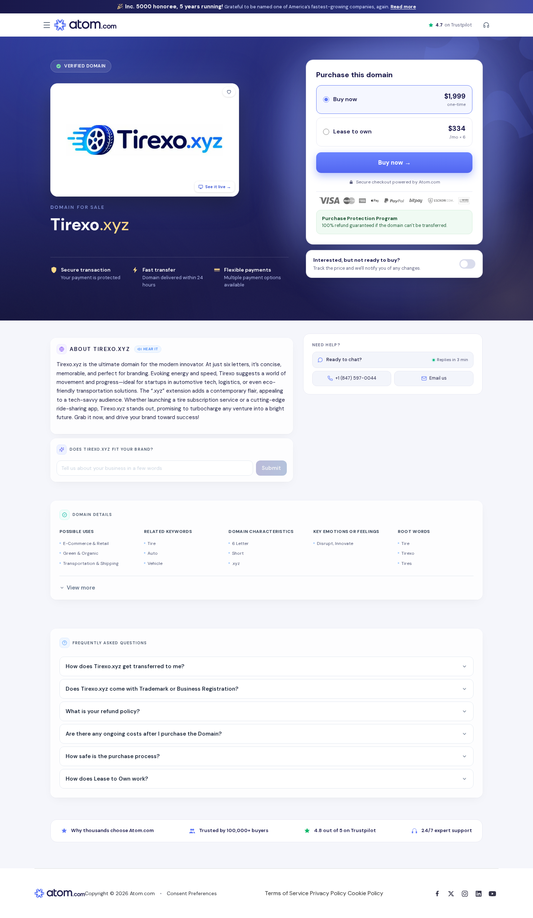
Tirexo (407, 553)
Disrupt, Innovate (335, 543)
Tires (406, 563)
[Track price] (467, 264)
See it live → (218, 187)
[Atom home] (85, 25)
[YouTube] (492, 893)
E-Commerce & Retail (86, 543)
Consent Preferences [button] (192, 893)
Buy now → (394, 162)
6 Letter (240, 543)
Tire (152, 543)
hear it (150, 349)
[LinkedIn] (478, 893)
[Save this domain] (229, 92)
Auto (153, 553)
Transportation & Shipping (91, 563)
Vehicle (155, 563)
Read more (403, 7)
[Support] (486, 25)
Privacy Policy (328, 893)
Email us (438, 378)
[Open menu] (46, 25)
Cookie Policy (365, 893)
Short (238, 553)
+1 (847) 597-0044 (355, 378)
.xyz (236, 563)
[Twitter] (451, 893)
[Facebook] (437, 893)
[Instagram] (464, 893)
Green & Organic (80, 553)
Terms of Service (287, 893)
